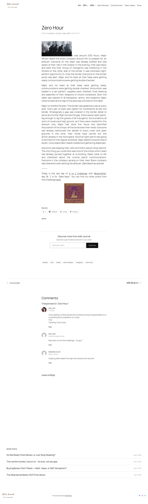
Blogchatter (100, 173)
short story (89, 262)
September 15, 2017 (55, 352)
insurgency (79, 262)
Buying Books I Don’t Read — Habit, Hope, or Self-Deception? (37, 468)
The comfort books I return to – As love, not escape (32, 461)
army (52, 262)
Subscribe (92, 245)
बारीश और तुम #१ (133, 282)
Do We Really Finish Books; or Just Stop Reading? (31, 455)
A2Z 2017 (58, 33)
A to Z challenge (78, 173)
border (58, 262)
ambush (45, 262)
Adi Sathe (51, 33)
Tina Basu (52, 310)
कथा (68, 33)
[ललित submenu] (87, 5)
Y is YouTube (14, 282)
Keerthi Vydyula (53, 354)
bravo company (68, 262)
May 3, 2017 (52, 334)
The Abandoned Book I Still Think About (26, 475)
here (58, 179)
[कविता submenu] (95, 5)
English (64, 33)
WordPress (68, 496)
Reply (50, 327)
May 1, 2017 (52, 308)
